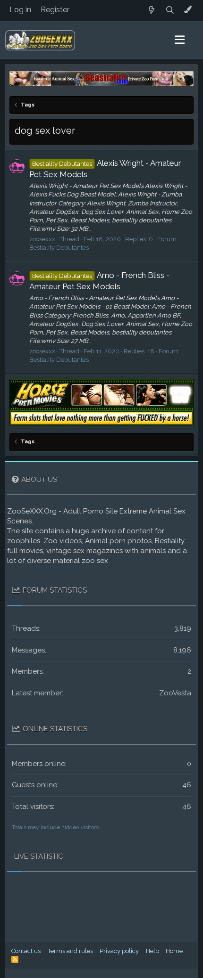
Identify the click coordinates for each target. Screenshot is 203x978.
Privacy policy (119, 950)
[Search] (170, 10)
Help (152, 950)
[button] (179, 40)
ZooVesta (175, 693)
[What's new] (152, 10)
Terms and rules (70, 950)
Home (174, 950)
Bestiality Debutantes (59, 247)
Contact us (26, 950)
